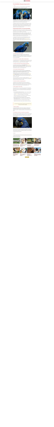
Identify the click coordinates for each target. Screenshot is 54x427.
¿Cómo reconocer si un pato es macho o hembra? (23, 155)
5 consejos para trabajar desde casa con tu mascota (23, 145)
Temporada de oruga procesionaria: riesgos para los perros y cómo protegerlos (16, 145)
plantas (17, 94)
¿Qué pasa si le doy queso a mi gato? (37, 145)
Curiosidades (28, 153)
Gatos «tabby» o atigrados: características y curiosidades (29, 155)
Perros (35, 153)
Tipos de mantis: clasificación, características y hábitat (30, 145)
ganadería (30, 77)
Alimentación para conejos (16, 153)
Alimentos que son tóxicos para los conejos (15, 155)
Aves (20, 153)
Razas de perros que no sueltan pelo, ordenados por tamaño (37, 155)
